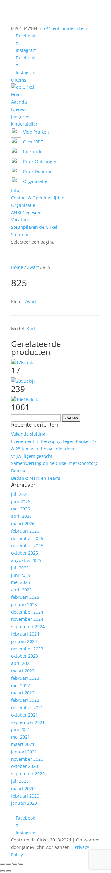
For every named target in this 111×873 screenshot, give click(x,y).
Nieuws (19, 109)
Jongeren (20, 117)
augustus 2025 (26, 560)
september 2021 (28, 722)
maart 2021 (23, 744)
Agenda (19, 102)
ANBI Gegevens (27, 212)
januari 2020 (24, 803)
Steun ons (21, 234)
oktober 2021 (24, 715)
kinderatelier (24, 124)
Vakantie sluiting (28, 434)
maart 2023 (23, 671)
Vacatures (21, 220)
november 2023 (27, 649)
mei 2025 (20, 582)
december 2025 (27, 538)
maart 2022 (23, 693)
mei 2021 (20, 737)
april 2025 (21, 590)
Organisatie (23, 205)
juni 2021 (20, 729)
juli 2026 (20, 494)
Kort (31, 328)
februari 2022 (25, 700)
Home (17, 94)
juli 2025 (20, 568)
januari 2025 (24, 604)
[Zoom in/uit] (2, 864)
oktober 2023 (24, 656)
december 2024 (27, 612)
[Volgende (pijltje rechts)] (8, 871)
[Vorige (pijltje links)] (2, 871)
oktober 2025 (24, 553)
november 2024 (27, 619)
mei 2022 (20, 685)
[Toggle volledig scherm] (8, 864)
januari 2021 (24, 752)
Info (15, 190)
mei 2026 (20, 509)
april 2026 (21, 516)
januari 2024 (24, 641)
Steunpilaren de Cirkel (34, 227)
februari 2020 (25, 796)
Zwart (33, 267)
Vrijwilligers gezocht (31, 456)
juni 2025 (20, 575)
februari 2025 (25, 597)
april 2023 (21, 663)
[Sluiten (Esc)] (20, 864)
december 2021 (27, 707)
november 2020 (27, 759)
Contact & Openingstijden (37, 198)
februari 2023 (25, 678)
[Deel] (14, 864)
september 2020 (28, 774)
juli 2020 (20, 781)
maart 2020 (23, 788)
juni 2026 (20, 502)
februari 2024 (25, 634)
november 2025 (27, 545)
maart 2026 (23, 523)
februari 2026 (25, 531)
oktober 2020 (24, 766)
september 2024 (28, 626)
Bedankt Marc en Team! (35, 478)
